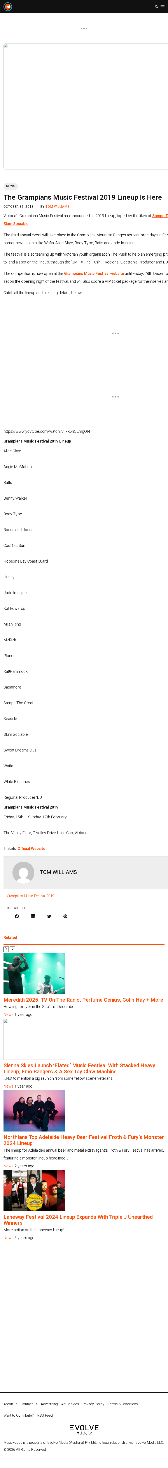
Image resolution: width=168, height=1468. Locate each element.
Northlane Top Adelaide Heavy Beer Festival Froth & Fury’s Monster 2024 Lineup (84, 1140)
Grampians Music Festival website (94, 274)
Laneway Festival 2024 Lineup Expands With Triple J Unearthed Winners (78, 1220)
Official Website (31, 849)
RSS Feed (45, 1415)
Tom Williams (58, 206)
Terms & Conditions (123, 1404)
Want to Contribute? (19, 1415)
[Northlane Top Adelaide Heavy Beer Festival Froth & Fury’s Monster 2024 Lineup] (34, 1130)
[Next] (12, 949)
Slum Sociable (16, 224)
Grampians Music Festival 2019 (30, 896)
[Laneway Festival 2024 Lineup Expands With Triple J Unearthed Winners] (34, 1210)
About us (10, 1404)
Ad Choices (70, 1404)
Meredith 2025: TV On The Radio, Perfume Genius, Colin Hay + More (83, 1000)
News (10, 186)
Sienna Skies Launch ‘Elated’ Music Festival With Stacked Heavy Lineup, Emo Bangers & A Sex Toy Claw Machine (79, 1069)
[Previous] (6, 949)
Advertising (49, 1404)
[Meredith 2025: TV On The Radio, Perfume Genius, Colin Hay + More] (34, 993)
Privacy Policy (93, 1404)
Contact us (29, 1404)
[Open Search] (157, 6)
